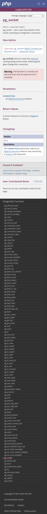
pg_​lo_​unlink (9, 372)
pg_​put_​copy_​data (11, 404)
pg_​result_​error (10, 418)
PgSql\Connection (33, 49)
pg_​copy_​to (8, 243)
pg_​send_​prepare (11, 438)
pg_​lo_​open (8, 355)
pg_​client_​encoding (11, 214)
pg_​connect (8, 220)
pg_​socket (8, 458)
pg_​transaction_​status (12, 467)
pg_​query (7, 412)
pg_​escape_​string (11, 263)
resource (23, 51)
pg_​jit (6, 332)
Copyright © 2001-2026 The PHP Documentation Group (17, 497)
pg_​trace (7, 464)
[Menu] (43, 3)
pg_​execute (8, 266)
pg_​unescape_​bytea (12, 472)
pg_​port (7, 398)
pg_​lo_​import (9, 352)
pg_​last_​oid (8, 340)
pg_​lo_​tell (8, 366)
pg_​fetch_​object (10, 280)
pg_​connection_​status (12, 232)
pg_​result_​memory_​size (13, 424)
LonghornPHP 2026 (23, 9)
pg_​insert (7, 329)
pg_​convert (8, 237)
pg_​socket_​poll (10, 461)
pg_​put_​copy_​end (11, 406)
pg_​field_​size (9, 300)
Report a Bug (21, 173)
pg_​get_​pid (8, 320)
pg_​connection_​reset (12, 229)
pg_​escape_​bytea (11, 254)
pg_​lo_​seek (8, 363)
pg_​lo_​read (8, 358)
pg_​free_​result (9, 315)
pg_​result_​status (10, 429)
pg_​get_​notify (9, 318)
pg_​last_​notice (10, 338)
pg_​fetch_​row (9, 286)
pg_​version (8, 481)
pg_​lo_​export (9, 349)
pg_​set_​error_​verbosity (13, 455)
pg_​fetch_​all (9, 269)
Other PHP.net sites (12, 511)
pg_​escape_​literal (11, 260)
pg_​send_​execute (11, 435)
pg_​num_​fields (9, 381)
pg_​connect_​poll (10, 223)
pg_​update (8, 478)
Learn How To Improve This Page (17, 171)
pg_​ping (7, 395)
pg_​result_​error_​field (12, 421)
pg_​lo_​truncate (10, 369)
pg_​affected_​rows (11, 206)
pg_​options (8, 386)
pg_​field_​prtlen (10, 297)
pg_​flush (7, 312)
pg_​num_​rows (9, 383)
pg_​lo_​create (9, 346)
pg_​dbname (8, 246)
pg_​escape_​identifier (12, 257)
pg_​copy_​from (9, 240)
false (31, 51)
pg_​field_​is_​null (10, 289)
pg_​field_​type (9, 306)
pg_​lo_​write (8, 375)
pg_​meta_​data (9, 378)
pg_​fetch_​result (10, 283)
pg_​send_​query (10, 441)
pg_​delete (8, 249)
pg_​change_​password (12, 211)
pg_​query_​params (11, 415)
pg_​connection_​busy (12, 226)
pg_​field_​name (10, 292)
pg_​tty (6, 469)
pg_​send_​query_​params (13, 444)
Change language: (19, 16)
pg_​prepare (8, 401)
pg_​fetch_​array (10, 275)
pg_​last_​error (9, 335)
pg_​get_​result (9, 323)
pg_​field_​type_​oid (11, 309)
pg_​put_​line (8, 409)
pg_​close (7, 217)
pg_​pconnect (9, 392)
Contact (20, 505)
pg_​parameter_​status (12, 389)
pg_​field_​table (9, 303)
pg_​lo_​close (8, 343)
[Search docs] (38, 3)
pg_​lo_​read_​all (10, 361)
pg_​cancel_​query (10, 209)
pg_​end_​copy (9, 252)
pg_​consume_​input (11, 234)
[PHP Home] (7, 4)
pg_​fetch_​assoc (10, 277)
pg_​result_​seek (10, 426)
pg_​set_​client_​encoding (13, 449)
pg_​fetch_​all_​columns (12, 272)
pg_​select (8, 432)
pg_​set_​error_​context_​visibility (16, 452)
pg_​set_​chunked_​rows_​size (14, 447)
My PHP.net (9, 505)
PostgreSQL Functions (13, 201)
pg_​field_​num (9, 295)
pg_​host (7, 326)
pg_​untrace (8, 475)
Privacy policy (30, 511)
